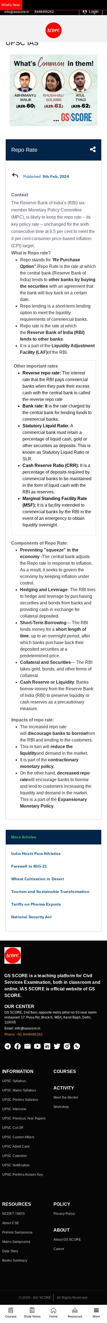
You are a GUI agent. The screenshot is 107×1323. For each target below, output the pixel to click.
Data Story (10, 1251)
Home (53, 1316)
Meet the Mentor (66, 1097)
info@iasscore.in (16, 12)
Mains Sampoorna (16, 1242)
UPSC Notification (16, 1165)
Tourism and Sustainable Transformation (50, 891)
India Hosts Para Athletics (36, 853)
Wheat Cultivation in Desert (37, 879)
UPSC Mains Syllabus (19, 1090)
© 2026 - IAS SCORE (35, 1298)
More (96, 1316)
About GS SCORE (67, 1239)
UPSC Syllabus (14, 1081)
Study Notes (32, 1316)
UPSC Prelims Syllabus (20, 1100)
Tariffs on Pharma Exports (36, 904)
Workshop (61, 1107)
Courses (10, 1316)
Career (59, 1249)
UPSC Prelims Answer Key (22, 1175)
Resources (75, 1316)
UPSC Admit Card (15, 1146)
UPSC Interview (14, 1109)
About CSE (10, 1223)
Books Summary (14, 1260)
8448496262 (44, 12)
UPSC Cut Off (12, 1128)
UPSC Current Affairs (18, 1137)
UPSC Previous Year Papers (24, 1118)
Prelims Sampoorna (17, 1232)
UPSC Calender (14, 1156)
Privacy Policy (64, 1214)
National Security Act (31, 917)
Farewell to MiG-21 (29, 866)
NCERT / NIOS (13, 1214)
